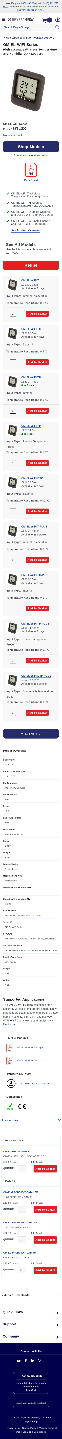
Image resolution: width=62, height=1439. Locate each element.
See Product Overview (25, 230)
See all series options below (31, 155)
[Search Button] (57, 27)
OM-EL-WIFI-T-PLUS (34, 526)
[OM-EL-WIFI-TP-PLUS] (12, 627)
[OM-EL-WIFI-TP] (12, 430)
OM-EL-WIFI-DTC (32, 478)
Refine (31, 265)
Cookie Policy (29, 1428)
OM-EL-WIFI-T (30, 280)
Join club (31, 1390)
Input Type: (13, 296)
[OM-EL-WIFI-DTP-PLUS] (12, 679)
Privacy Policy (12, 1428)
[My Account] (57, 19)
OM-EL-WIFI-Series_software (32, 1083)
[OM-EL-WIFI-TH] (12, 381)
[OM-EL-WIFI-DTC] (12, 482)
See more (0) (32, 733)
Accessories (9, 1120)
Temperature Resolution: (22, 302)
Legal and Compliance (34, 1432)
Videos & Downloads (15, 1295)
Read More (9, 1024)
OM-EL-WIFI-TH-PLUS (35, 575)
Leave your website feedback (31, 1403)
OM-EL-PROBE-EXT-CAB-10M (20, 1222)
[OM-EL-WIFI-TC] (12, 333)
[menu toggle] (4, 19)
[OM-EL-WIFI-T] (12, 284)
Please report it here (34, 9)
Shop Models (31, 146)
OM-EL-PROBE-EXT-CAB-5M (19, 1252)
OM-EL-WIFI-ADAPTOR (16, 1151)
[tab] (31, 1050)
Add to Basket (37, 313)
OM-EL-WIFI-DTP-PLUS (36, 675)
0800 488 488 (28, 3)
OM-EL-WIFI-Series (26, 1060)
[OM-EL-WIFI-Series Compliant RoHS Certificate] (10, 1106)
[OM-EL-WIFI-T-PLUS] (12, 530)
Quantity (9, 1168)
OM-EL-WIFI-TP (31, 426)
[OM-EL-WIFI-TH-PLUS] (12, 579)
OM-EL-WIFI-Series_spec (29, 1047)
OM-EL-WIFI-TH (31, 377)
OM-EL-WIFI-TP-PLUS (35, 623)
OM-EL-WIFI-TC (31, 328)
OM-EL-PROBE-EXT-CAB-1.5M (20, 1192)
